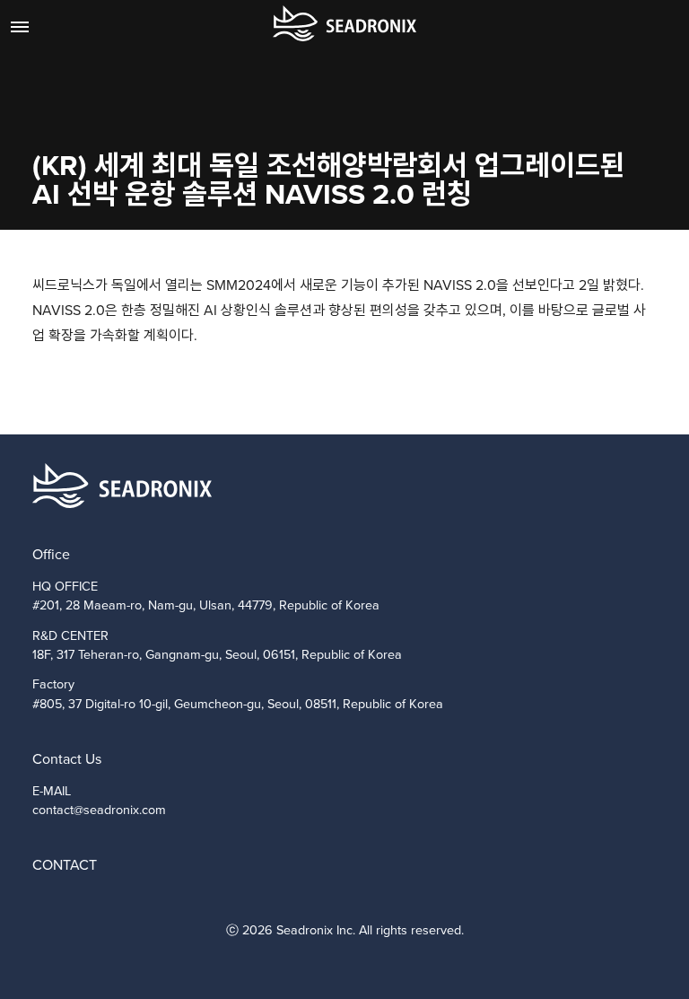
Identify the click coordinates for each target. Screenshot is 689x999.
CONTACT (64, 864)
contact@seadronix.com (99, 810)
